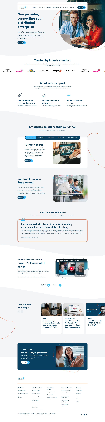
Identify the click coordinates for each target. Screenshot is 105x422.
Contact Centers (60, 137)
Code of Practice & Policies (42, 413)
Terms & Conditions (51, 413)
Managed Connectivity (73, 137)
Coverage (48, 7)
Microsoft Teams (31, 137)
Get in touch (24, 362)
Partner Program (64, 7)
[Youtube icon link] (87, 414)
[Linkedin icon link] (84, 414)
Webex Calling (41, 137)
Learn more (27, 160)
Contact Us (80, 7)
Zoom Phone (51, 137)
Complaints (33, 413)
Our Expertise (55, 7)
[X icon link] (81, 414)
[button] (22, 311)
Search (84, 3)
